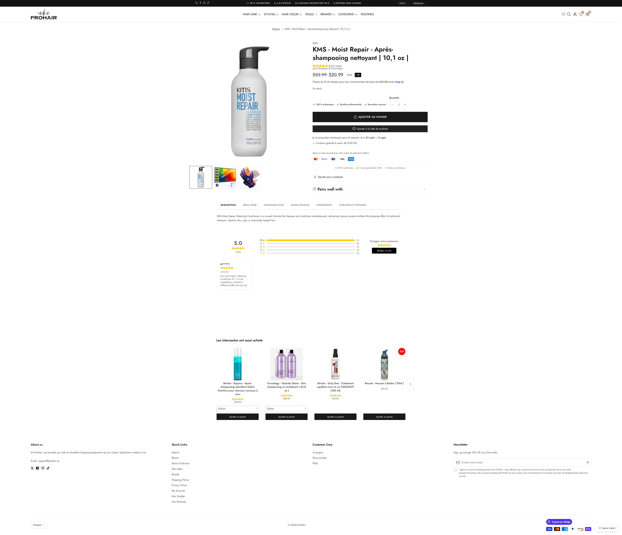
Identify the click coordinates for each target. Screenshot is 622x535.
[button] (370, 189)
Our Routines (179, 502)
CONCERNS (346, 14)
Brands (175, 474)
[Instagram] (204, 3)
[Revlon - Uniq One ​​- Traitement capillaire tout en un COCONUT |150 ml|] (335, 364)
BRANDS (326, 14)
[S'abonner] (587, 462)
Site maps (177, 469)
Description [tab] (228, 205)
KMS (315, 43)
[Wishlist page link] (563, 14)
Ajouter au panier (237, 416)
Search (175, 452)
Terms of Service (180, 463)
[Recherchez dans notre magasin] (569, 14)
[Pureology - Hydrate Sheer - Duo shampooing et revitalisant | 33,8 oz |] (286, 364)
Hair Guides (178, 496)
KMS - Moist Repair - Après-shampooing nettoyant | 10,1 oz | (317, 29)
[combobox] (238, 409)
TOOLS (309, 14)
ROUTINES (367, 14)
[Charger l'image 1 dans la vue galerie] (201, 177)
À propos (318, 452)
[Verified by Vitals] (47, 526)
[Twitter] (196, 3)
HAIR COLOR (290, 14)
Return (175, 458)
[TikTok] (208, 3)
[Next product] (410, 384)
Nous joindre (320, 458)
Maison (276, 29)
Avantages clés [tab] (274, 205)
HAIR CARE (250, 14)
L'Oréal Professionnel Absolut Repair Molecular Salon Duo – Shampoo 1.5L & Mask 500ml (50, 522)
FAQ (315, 463)
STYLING (269, 14)
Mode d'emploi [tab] (300, 205)
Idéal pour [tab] (250, 205)
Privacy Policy (179, 485)
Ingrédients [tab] (324, 205)
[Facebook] (200, 3)
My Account (178, 491)
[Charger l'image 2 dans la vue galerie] (225, 177)
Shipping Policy (180, 480)
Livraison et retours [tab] (352, 205)
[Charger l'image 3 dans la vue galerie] (249, 177)
